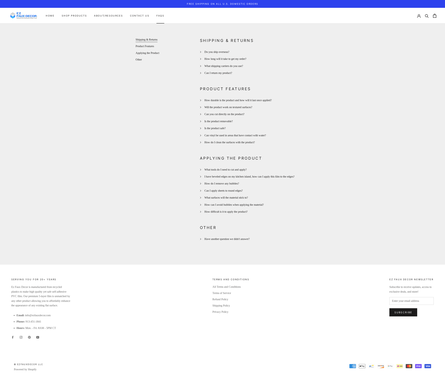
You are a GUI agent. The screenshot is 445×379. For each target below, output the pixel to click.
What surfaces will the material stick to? (226, 197)
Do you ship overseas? (216, 51)
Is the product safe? (215, 128)
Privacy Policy (220, 311)
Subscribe (403, 312)
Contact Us (139, 15)
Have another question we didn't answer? (227, 238)
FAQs (160, 15)
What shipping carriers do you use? (223, 65)
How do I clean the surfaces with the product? (229, 142)
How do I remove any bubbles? (221, 183)
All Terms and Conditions (226, 286)
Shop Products (74, 15)
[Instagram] (21, 337)
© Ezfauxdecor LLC (28, 364)
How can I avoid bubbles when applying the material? (234, 204)
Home (50, 15)
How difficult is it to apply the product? (226, 211)
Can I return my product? (218, 72)
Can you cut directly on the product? (224, 114)
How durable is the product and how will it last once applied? (238, 100)
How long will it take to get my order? (225, 58)
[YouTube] (37, 337)
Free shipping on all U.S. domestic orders (222, 3)
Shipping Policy (221, 305)
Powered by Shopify (25, 369)
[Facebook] (12, 337)
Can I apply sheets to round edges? (223, 190)
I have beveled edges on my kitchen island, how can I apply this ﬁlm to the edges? (249, 176)
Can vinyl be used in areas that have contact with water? (235, 135)
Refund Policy (220, 299)
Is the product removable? (218, 121)
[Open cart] (434, 16)
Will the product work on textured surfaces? (228, 107)
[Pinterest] (29, 337)
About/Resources (108, 15)
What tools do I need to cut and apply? (225, 169)
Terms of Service (221, 293)
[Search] (427, 16)
